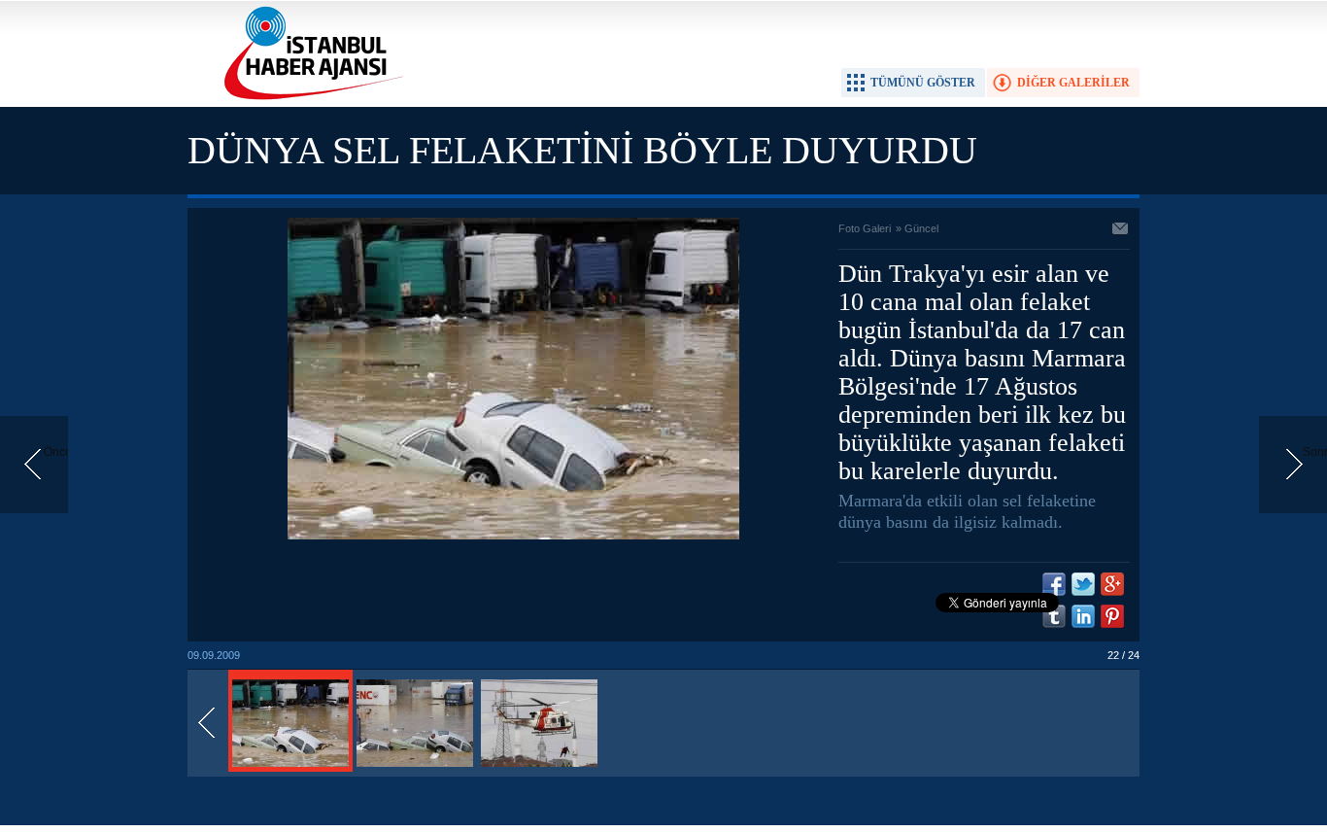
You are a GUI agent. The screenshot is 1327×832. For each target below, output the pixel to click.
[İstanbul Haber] (308, 98)
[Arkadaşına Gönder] (1121, 230)
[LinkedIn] (1083, 616)
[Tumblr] (1054, 616)
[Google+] (1112, 584)
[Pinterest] (1112, 616)
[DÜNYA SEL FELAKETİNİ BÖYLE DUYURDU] (290, 768)
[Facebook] (1054, 584)
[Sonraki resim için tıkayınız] (513, 535)
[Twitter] (1083, 584)
